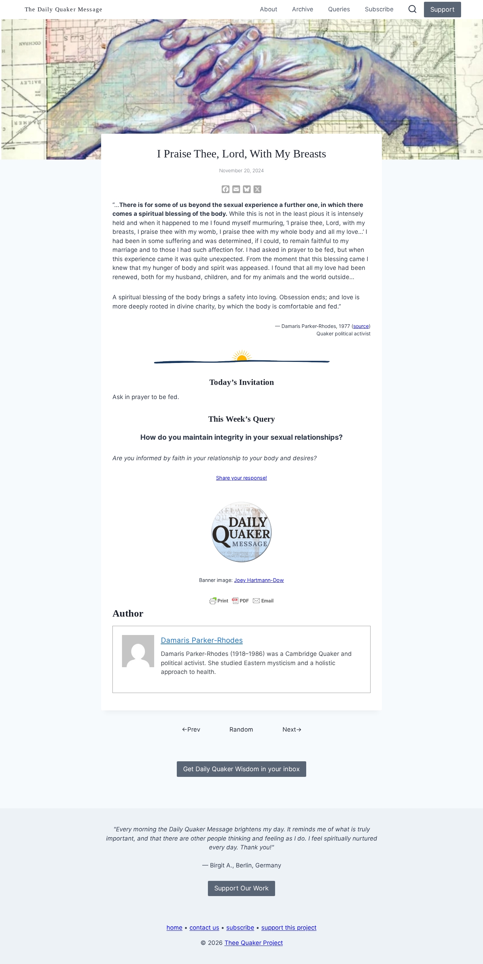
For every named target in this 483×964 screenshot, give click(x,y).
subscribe (240, 927)
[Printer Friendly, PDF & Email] (241, 600)
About (268, 9)
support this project (288, 927)
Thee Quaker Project (254, 942)
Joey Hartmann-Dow (259, 580)
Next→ (292, 729)
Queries (339, 9)
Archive (302, 9)
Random (241, 729)
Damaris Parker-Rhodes (202, 640)
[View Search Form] (412, 10)
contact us (204, 927)
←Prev (191, 729)
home (174, 927)
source (361, 326)
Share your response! (241, 478)
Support (442, 9)
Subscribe (379, 9)
